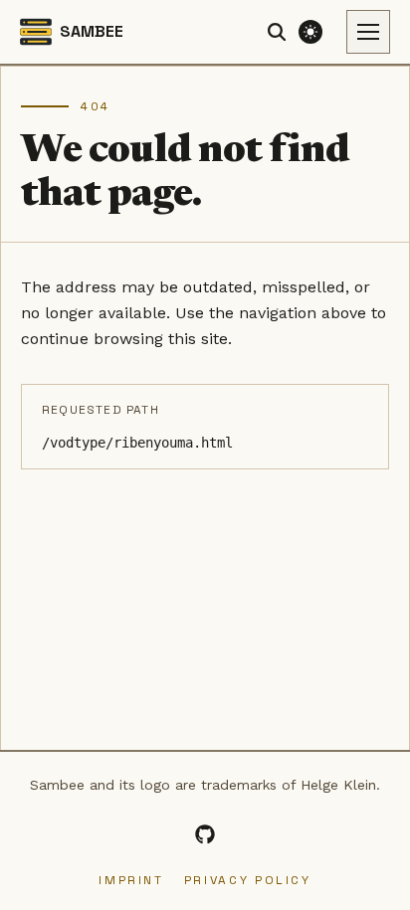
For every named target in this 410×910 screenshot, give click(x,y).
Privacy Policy (247, 880)
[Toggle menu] (368, 32)
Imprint (131, 880)
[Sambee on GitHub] (205, 834)
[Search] (277, 32)
